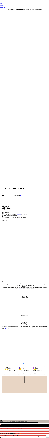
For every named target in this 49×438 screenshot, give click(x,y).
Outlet (5, 328)
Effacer (21, 195)
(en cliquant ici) (41, 284)
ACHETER (1, 437)
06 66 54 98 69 (14, 193)
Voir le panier (1, 7)
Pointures (3, 195)
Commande (4, 7)
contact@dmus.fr (19, 214)
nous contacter (21, 288)
